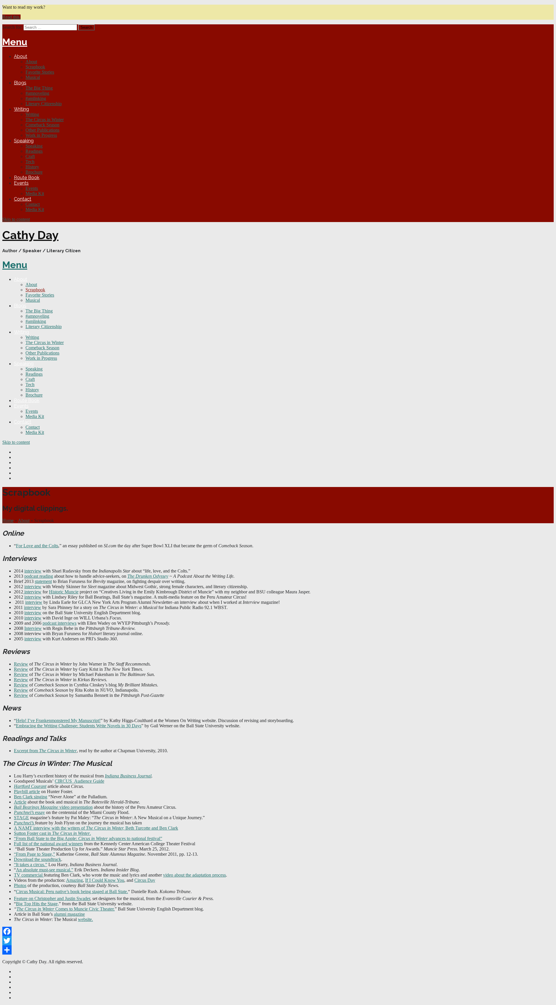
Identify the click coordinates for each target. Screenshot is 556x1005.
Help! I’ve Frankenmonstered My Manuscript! (58, 720)
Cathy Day (30, 235)
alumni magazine (69, 914)
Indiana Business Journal (128, 775)
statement (43, 581)
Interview (33, 628)
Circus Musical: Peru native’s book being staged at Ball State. (72, 891)
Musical (32, 77)
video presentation (53, 807)
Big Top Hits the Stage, (37, 903)
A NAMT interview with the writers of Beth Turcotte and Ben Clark (96, 828)
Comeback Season (42, 124)
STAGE (21, 817)
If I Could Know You (104, 880)
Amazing (74, 880)
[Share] (278, 950)
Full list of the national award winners (48, 843)
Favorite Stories (39, 72)
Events (21, 183)
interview (32, 570)
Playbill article (27, 791)
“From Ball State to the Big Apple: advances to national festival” (88, 838)
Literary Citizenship (43, 103)
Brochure (34, 172)
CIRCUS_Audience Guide (79, 781)
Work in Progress (41, 135)
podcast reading (38, 576)
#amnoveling (37, 93)
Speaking (24, 140)
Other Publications (42, 130)
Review (21, 663)
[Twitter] (278, 940)
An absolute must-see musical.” (44, 869)
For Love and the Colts (37, 545)
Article (20, 801)
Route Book (26, 177)
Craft (30, 156)
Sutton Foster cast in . (52, 833)
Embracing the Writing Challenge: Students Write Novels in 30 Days (78, 725)
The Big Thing (39, 88)
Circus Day (144, 880)
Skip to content (16, 219)
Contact (22, 199)
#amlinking (35, 98)
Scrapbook (35, 66)
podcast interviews (59, 623)
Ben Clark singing (30, 796)
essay (29, 812)
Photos (20, 885)
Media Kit (34, 193)
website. (85, 919)
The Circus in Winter (44, 119)
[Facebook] (278, 931)
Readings (34, 151)
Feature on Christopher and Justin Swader (52, 898)
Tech (29, 161)
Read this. (11, 16)
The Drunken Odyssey (147, 576)
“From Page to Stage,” (34, 854)
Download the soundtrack (37, 859)
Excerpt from (45, 750)
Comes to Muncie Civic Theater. (84, 908)
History (32, 166)
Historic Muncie (63, 591)
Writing (21, 109)
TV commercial (29, 875)
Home (8, 520)
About (20, 56)
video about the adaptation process (194, 875)
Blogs (20, 83)
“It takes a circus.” (30, 864)
